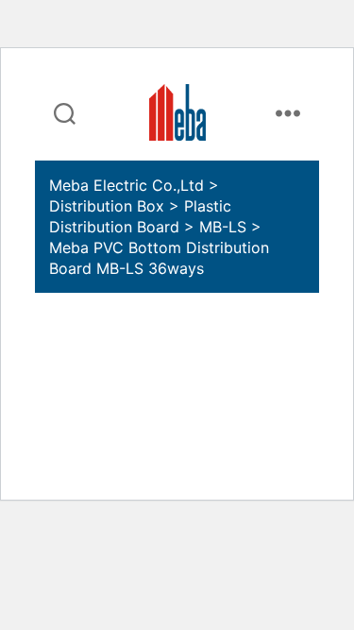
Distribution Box (106, 205)
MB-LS (222, 226)
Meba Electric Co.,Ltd (126, 185)
